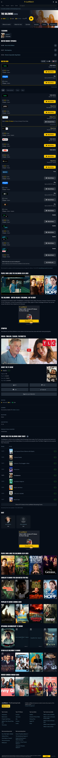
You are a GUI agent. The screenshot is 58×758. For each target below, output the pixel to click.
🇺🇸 (53, 61)
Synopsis (36, 24)
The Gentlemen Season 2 (22, 736)
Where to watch (7, 24)
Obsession (4, 714)
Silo (16, 719)
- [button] (7, 45)
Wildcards (4, 742)
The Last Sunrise (6, 740)
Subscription (10, 90)
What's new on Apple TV (49, 724)
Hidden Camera (15, 409)
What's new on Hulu (48, 726)
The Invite (4, 725)
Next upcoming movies (7, 731)
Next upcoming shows (20, 731)
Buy (23, 90)
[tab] (29, 45)
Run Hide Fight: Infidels (7, 734)
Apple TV (32, 721)
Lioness (17, 721)
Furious (17, 714)
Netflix (31, 714)
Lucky (17, 723)
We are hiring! (5, 706)
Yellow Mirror (5, 736)
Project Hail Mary (6, 719)
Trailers (44, 24)
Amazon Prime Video (35, 716)
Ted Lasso (18, 716)
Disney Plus (32, 719)
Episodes (28, 24)
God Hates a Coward (7, 738)
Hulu (31, 723)
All (3, 90)
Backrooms (4, 716)
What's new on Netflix (48, 714)
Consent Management (30, 705)
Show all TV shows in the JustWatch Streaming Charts (28, 504)
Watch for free (18, 24)
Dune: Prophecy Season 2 (22, 734)
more (16, 291)
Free (17, 90)
